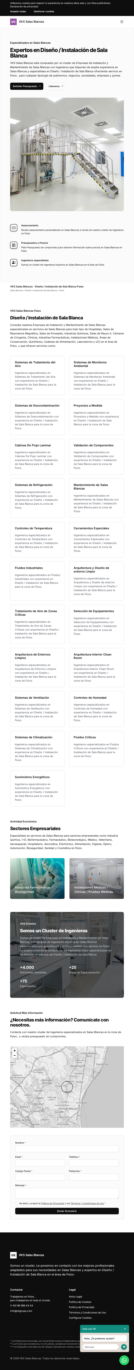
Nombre (20, 1142)
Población (75, 1171)
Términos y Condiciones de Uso (87, 1203)
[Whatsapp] (124, 1360)
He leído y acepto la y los (62, 1203)
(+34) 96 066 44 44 (21, 1305)
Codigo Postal (23, 1171)
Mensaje (20, 1185)
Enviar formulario (67, 1211)
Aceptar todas (18, 11)
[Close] (125, 1329)
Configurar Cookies (80, 1317)
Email (19, 1156)
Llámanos (54, 86)
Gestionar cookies (44, 11)
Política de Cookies (80, 1301)
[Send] (124, 1347)
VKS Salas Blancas (31, 21)
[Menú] (122, 22)
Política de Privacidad (52, 1203)
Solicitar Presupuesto (25, 86)
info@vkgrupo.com (21, 1310)
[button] (67, 1087)
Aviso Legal (75, 1296)
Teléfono (74, 1156)
